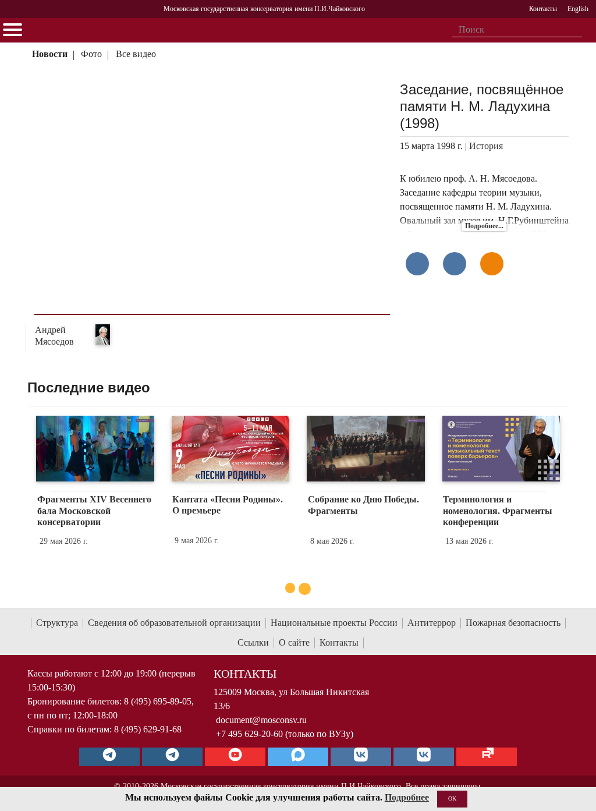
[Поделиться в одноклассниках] (491, 263)
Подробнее (407, 797)
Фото (91, 54)
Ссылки (253, 642)
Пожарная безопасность (513, 623)
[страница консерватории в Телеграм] (109, 757)
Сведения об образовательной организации (174, 623)
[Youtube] (235, 757)
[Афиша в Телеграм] (486, 757)
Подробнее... (484, 226)
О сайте (294, 642)
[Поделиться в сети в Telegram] (454, 263)
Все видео (136, 54)
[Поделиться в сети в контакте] (417, 263)
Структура (57, 623)
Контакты (339, 642)
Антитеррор (431, 623)
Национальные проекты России (334, 623)
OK (452, 798)
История (486, 146)
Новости (50, 54)
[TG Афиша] (172, 757)
